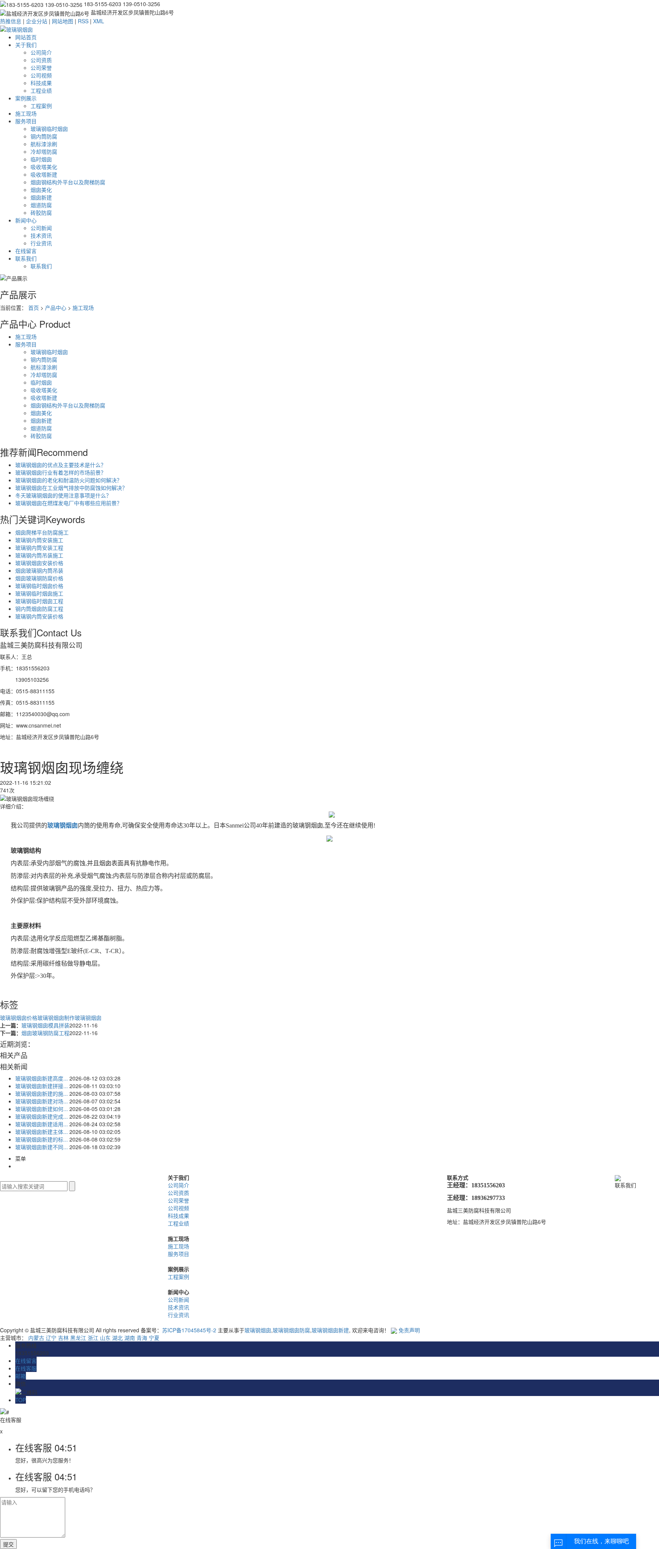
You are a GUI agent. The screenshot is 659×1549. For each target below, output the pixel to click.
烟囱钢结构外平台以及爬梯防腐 (68, 182)
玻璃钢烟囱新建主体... (41, 1131)
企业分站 (36, 21)
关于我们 (26, 44)
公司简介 (41, 52)
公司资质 (41, 60)
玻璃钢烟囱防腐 (291, 1330)
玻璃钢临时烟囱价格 (39, 585)
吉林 (63, 1337)
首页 (33, 307)
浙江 (93, 1337)
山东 (105, 1337)
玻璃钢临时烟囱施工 (39, 593)
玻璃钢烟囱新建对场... (41, 1101)
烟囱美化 (41, 189)
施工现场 (26, 113)
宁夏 (154, 1337)
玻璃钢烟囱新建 (330, 1330)
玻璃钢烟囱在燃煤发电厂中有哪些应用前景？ (68, 503)
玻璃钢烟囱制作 (56, 1017)
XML (98, 21)
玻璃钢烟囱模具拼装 (45, 1025)
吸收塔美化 (44, 167)
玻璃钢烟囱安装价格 (39, 563)
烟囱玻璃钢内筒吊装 (39, 570)
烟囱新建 (41, 197)
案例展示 (26, 98)
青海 (142, 1337)
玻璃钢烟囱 (88, 1017)
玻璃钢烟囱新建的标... (41, 1139)
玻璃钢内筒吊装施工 (39, 555)
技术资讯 (41, 235)
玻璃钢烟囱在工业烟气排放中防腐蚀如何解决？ (71, 487)
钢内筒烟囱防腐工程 (39, 608)
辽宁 (51, 1337)
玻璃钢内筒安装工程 (39, 547)
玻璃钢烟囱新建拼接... (41, 1086)
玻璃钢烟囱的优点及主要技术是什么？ (60, 465)
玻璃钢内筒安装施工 (39, 540)
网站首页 (26, 37)
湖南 (129, 1337)
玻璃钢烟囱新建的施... (41, 1093)
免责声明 (409, 1330)
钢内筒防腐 (44, 136)
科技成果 (41, 83)
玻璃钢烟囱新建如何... (41, 1109)
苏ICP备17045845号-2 (189, 1330)
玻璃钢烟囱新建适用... (41, 1124)
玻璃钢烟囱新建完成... (41, 1116)
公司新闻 (41, 228)
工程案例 (41, 105)
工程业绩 (41, 90)
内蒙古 (36, 1337)
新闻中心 (26, 220)
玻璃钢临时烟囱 (49, 128)
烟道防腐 (41, 205)
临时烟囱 (41, 159)
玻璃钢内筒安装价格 (39, 616)
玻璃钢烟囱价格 (18, 1017)
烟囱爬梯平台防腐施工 (42, 532)
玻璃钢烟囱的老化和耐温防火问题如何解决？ (68, 480)
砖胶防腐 (41, 212)
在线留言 (26, 250)
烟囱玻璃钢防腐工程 (45, 1033)
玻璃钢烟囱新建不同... (41, 1147)
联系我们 (26, 258)
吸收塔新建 (44, 174)
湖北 (117, 1337)
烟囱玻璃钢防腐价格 (39, 578)
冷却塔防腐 (44, 151)
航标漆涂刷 (44, 144)
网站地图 (62, 21)
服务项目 (26, 121)
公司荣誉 (41, 67)
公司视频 (41, 75)
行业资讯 (41, 243)
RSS (83, 21)
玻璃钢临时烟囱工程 (39, 601)
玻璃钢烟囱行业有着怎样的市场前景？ (60, 472)
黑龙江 (78, 1337)
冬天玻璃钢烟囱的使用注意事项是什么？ (63, 495)
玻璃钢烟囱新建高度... (41, 1078)
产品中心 (55, 307)
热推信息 (10, 21)
